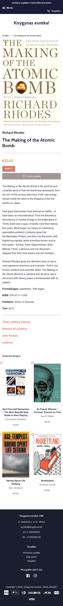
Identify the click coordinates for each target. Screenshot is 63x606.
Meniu (9, 7)
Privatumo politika (31, 552)
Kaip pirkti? (31, 556)
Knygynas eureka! (31, 23)
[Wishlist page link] (16, 7)
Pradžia (5, 35)
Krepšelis (56, 11)
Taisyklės (31, 560)
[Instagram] (35, 576)
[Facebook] (28, 576)
